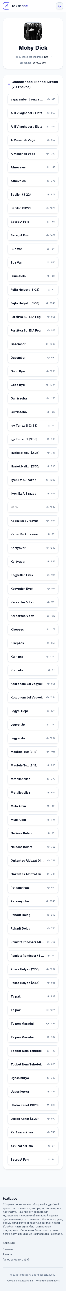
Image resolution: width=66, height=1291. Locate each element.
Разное (7, 1254)
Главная (8, 1249)
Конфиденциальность (48, 1280)
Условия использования (19, 1280)
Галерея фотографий (16, 1259)
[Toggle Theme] (59, 5)
